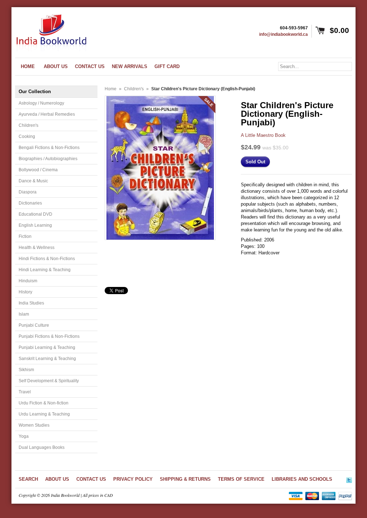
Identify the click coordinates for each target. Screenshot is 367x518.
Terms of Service (241, 479)
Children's (28, 125)
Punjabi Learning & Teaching (47, 347)
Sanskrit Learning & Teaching (47, 358)
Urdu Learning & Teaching (44, 414)
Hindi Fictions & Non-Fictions (47, 258)
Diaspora (28, 192)
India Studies (31, 303)
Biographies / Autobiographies (48, 158)
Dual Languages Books (42, 447)
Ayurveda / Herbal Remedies (47, 114)
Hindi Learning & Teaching (45, 269)
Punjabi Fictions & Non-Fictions (49, 336)
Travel (25, 391)
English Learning (35, 225)
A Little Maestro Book (263, 135)
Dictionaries (30, 203)
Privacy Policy (133, 479)
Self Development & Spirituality (49, 380)
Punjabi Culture (34, 325)
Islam (24, 314)
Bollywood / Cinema (38, 169)
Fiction (25, 236)
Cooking (27, 136)
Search (28, 479)
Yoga (24, 436)
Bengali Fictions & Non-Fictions (49, 147)
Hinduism (28, 280)
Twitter (349, 479)
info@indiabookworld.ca (283, 34)
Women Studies (34, 425)
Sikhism (26, 369)
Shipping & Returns (185, 479)
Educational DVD (35, 214)
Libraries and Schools (302, 479)
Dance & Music (33, 180)
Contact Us (91, 479)
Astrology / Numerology (41, 103)
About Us (57, 479)
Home (110, 88)
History (25, 291)
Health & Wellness (36, 247)
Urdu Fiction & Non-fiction (43, 403)
